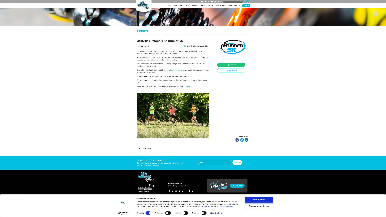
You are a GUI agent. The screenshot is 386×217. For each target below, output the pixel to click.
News (203, 5)
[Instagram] (208, 1)
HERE (188, 86)
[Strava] (218, 1)
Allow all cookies (259, 199)
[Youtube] (212, 1)
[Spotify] (189, 191)
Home (169, 5)
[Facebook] (202, 1)
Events (210, 5)
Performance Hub (180, 5)
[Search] (241, 2)
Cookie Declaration (226, 206)
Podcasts (194, 5)
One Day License (176, 70)
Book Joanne (233, 5)
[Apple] (192, 191)
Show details (214, 213)
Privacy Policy (207, 206)
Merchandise (220, 5)
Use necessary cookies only (259, 206)
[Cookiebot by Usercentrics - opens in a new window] (123, 213)
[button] (237, 140)
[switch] (168, 213)
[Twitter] (205, 1)
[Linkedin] (215, 1)
